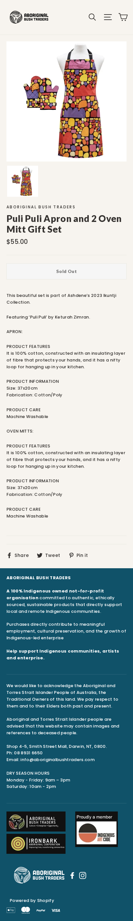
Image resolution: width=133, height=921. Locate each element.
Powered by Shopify (32, 900)
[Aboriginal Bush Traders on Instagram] (82, 875)
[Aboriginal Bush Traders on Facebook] (72, 875)
